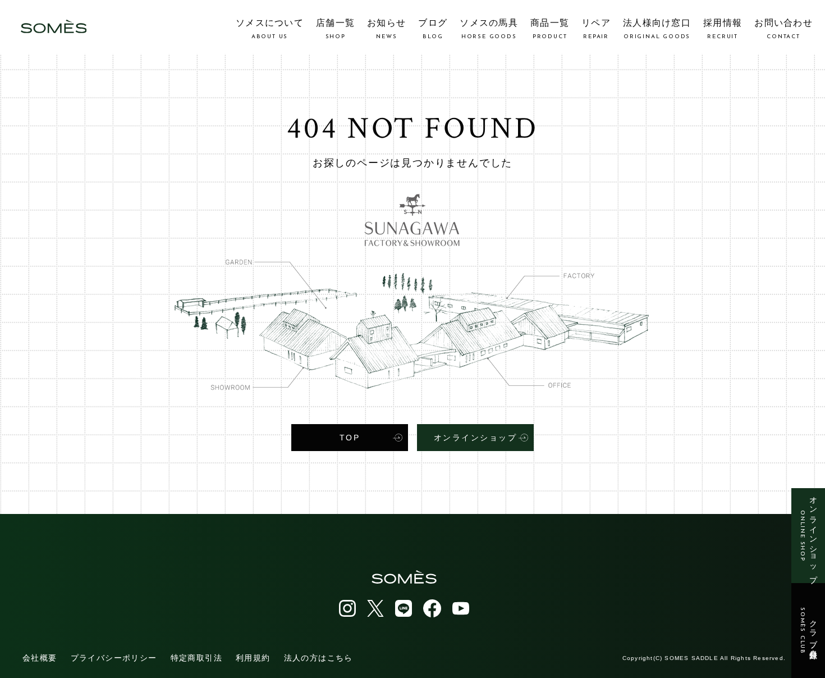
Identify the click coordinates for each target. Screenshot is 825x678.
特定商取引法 (196, 657)
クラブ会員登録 (808, 630)
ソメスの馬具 (489, 29)
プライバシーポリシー (114, 657)
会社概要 (39, 657)
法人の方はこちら (318, 657)
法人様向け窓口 (657, 29)
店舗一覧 (335, 29)
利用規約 (253, 657)
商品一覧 (549, 29)
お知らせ (386, 29)
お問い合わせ (783, 29)
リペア (596, 29)
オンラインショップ (808, 536)
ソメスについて (270, 29)
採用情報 (722, 29)
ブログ (432, 29)
